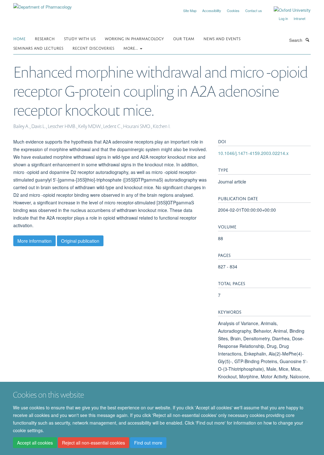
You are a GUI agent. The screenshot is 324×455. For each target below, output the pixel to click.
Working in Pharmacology (134, 38)
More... (131, 48)
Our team (183, 38)
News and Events (221, 38)
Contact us (253, 10)
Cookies (233, 10)
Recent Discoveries (93, 48)
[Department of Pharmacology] (42, 5)
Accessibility (211, 10)
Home (19, 38)
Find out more (148, 442)
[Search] (307, 39)
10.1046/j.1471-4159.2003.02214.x (253, 153)
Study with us (80, 38)
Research (45, 38)
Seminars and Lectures (38, 48)
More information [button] (34, 241)
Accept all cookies (35, 442)
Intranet (299, 18)
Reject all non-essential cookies (93, 442)
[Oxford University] (287, 10)
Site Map (189, 10)
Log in (283, 18)
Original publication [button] (80, 241)
